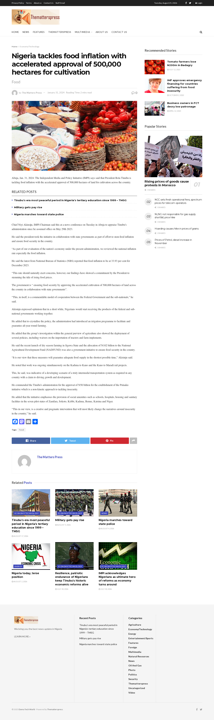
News (26, 32)
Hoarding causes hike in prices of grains (177, 228)
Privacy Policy (18, 3)
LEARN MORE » (22, 636)
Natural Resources (138, 656)
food (21, 429)
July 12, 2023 (174, 69)
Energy (18, 566)
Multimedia (82, 32)
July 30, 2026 (62, 589)
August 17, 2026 (20, 536)
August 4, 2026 (107, 528)
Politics (132, 674)
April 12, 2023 (175, 111)
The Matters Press (32, 92)
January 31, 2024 (56, 92)
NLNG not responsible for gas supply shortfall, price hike (175, 216)
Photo (131, 670)
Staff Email (60, 3)
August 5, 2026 (64, 525)
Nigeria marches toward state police (39, 214)
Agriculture (134, 624)
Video (131, 692)
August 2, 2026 (20, 581)
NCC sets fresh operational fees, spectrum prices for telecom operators (178, 201)
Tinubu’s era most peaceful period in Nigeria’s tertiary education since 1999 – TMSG (70, 200)
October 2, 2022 (176, 95)
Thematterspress (59, 32)
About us (38, 3)
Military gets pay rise (28, 207)
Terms (29, 3)
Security (133, 679)
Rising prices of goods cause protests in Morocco (167, 183)
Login (199, 3)
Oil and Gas (135, 665)
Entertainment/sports (140, 638)
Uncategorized (136, 688)
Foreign (132, 647)
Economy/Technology (29, 46)
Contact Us (49, 3)
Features (39, 32)
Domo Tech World (27, 709)
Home (15, 32)
